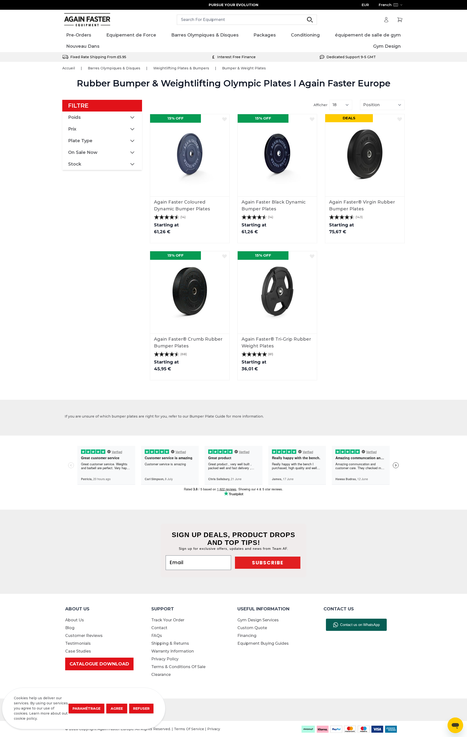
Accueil (68, 68)
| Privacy (212, 729)
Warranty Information (172, 651)
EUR (365, 5)
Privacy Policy (165, 659)
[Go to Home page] (87, 20)
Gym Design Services (258, 620)
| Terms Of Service (188, 729)
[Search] (310, 20)
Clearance (161, 674)
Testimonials (78, 643)
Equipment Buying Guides (263, 643)
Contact (159, 627)
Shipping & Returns (170, 643)
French (385, 5)
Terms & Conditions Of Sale (178, 666)
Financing (246, 635)
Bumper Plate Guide (207, 416)
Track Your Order (167, 620)
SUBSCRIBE (267, 562)
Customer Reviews (84, 635)
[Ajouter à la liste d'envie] (224, 119)
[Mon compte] (386, 20)
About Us (74, 620)
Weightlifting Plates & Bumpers (181, 68)
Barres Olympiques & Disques (114, 68)
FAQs (156, 635)
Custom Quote (252, 627)
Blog (69, 627)
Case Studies (78, 651)
